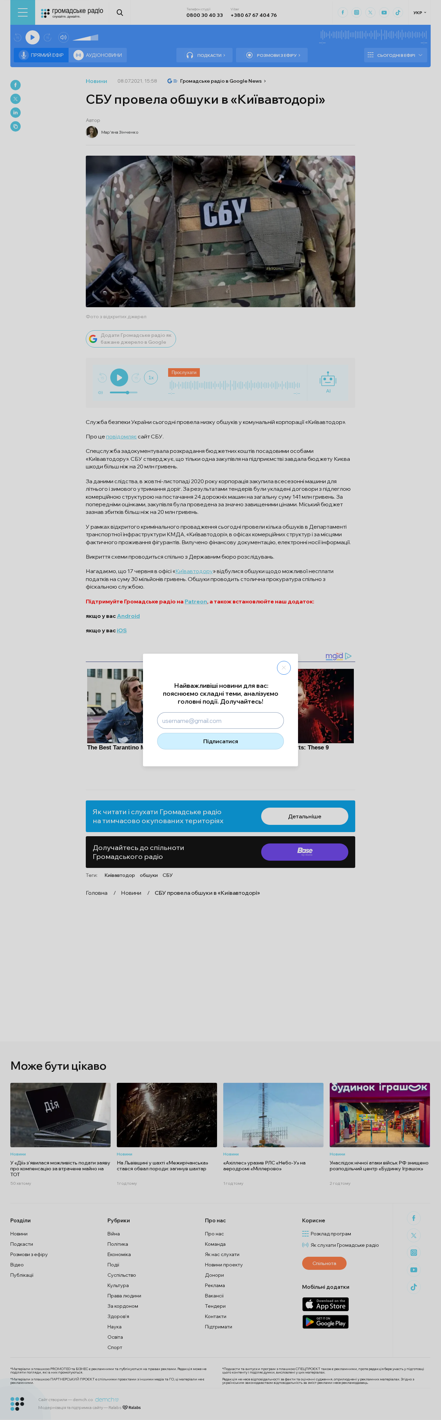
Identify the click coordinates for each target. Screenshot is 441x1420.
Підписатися (220, 741)
